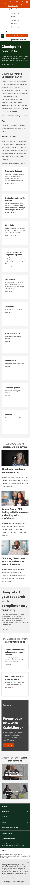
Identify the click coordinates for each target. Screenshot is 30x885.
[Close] (28, 862)
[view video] (15, 458)
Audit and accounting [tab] (13, 116)
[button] (15, 806)
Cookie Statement (6, 878)
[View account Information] (6, 32)
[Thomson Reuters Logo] (15, 9)
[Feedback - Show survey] (1, 853)
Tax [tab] (3, 116)
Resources (14, 23)
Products (13, 16)
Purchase (13, 20)
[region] (15, 872)
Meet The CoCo (13, 6)
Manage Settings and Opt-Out (15, 882)
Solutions (13, 13)
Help (12, 27)
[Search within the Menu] (2, 36)
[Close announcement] (27, 2)
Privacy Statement (17, 878)
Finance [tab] (25, 116)
